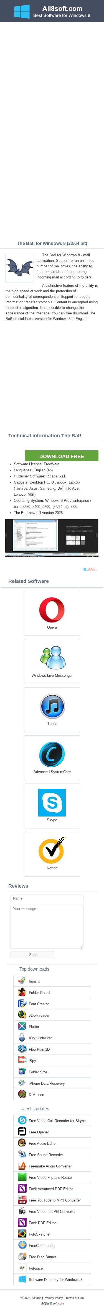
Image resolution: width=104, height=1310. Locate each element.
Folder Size (38, 1072)
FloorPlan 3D (39, 1049)
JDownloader (39, 1015)
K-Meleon (36, 1095)
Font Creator (39, 1004)
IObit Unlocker (40, 1038)
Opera (52, 627)
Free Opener (39, 1132)
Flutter (34, 1027)
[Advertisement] (52, 77)
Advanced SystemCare (52, 772)
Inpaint (34, 981)
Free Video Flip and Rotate (50, 1177)
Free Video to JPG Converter (52, 1212)
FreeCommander (42, 1246)
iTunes (52, 724)
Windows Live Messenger (52, 675)
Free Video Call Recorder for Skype (57, 1121)
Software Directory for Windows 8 (55, 1280)
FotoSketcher (39, 1234)
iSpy (32, 1061)
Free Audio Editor (43, 1143)
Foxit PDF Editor (42, 1223)
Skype (52, 820)
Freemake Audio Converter (50, 1166)
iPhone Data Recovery (47, 1083)
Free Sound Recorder (46, 1155)
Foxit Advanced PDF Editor (51, 1189)
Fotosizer (36, 1268)
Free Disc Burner (42, 1257)
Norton (52, 868)
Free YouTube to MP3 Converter (55, 1200)
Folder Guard (39, 993)
